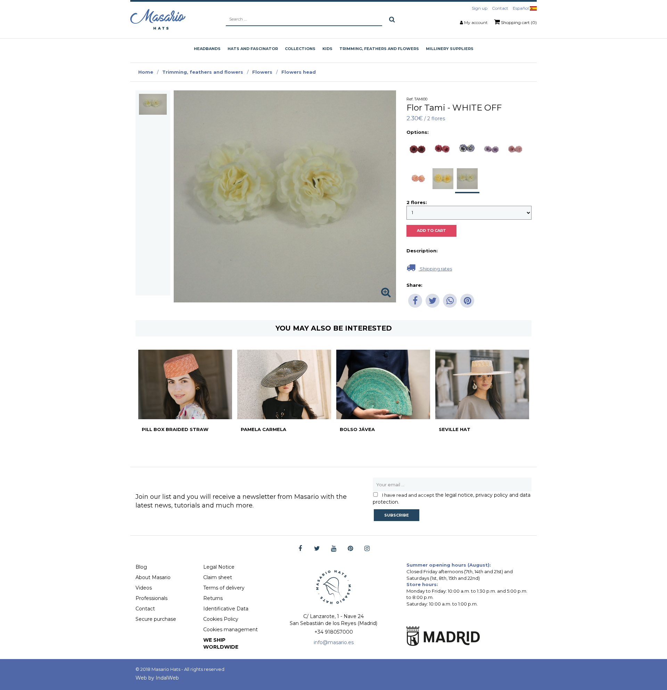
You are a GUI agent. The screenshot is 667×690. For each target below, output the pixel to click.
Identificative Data (225, 609)
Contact (500, 8)
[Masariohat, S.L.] (158, 19)
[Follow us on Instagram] (367, 549)
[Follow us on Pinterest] (350, 549)
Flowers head (298, 72)
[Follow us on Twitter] (317, 549)
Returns (213, 598)
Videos (143, 588)
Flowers (262, 72)
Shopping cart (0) (518, 22)
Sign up (479, 8)
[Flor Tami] (153, 104)
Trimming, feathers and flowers (202, 72)
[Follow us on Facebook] (300, 549)
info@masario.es (334, 642)
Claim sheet (217, 577)
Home (145, 72)
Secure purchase (155, 619)
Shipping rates (435, 268)
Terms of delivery (224, 588)
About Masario (153, 577)
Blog (141, 567)
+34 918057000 (333, 632)
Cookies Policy (220, 619)
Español (521, 8)
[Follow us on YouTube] (334, 549)
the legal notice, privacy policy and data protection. (451, 498)
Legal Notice (218, 567)
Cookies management (230, 629)
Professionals (151, 598)
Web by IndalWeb (157, 678)
